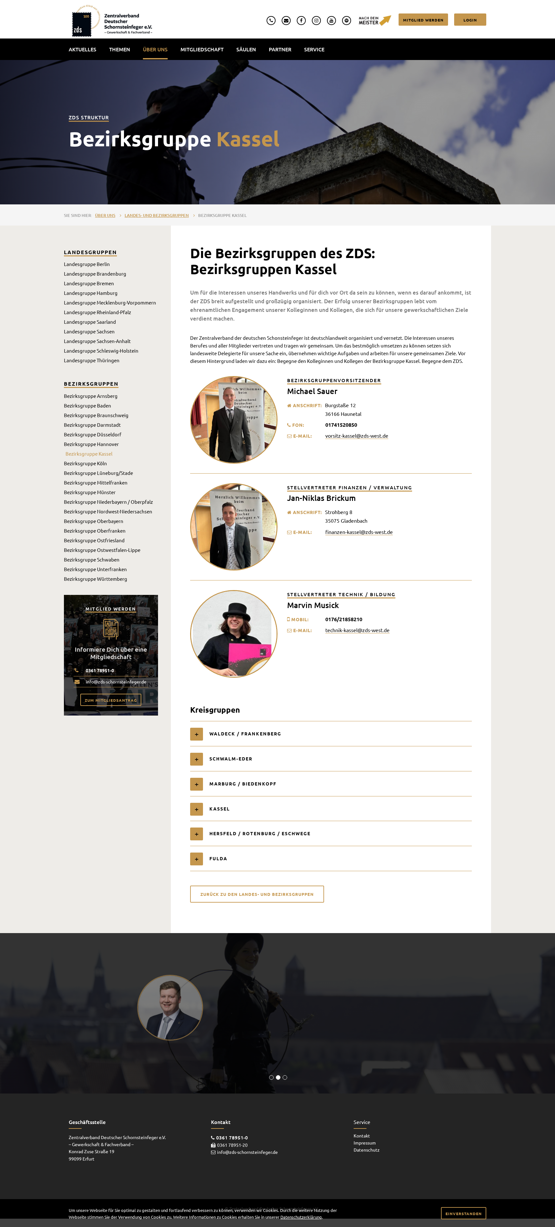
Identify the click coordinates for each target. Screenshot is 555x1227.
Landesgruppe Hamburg (91, 293)
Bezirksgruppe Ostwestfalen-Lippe (102, 550)
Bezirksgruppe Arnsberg (91, 396)
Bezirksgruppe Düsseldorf (92, 434)
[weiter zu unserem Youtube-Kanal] (331, 19)
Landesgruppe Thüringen (91, 360)
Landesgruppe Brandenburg (95, 273)
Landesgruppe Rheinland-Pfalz (97, 312)
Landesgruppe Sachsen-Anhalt (97, 341)
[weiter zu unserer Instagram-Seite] (316, 19)
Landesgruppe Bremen (89, 283)
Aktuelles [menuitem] (82, 49)
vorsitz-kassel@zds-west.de (356, 435)
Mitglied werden (423, 19)
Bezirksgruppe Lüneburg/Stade (98, 473)
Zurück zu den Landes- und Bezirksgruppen (257, 894)
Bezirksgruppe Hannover (91, 444)
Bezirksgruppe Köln (85, 463)
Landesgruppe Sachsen (89, 331)
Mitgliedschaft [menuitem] (202, 49)
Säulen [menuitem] (246, 49)
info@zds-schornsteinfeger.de (116, 681)
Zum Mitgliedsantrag (111, 700)
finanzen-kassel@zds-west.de (359, 531)
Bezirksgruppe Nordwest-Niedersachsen (108, 511)
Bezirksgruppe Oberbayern (93, 521)
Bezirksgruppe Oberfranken (95, 531)
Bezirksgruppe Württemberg (95, 579)
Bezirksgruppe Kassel (222, 215)
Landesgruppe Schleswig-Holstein (101, 351)
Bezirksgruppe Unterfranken (95, 569)
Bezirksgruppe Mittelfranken (96, 482)
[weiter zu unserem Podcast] (346, 19)
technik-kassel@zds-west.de (357, 630)
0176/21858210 (343, 619)
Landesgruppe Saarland (90, 322)
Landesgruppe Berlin (87, 264)
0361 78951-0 (100, 670)
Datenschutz (367, 1150)
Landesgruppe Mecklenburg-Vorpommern (110, 302)
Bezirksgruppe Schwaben (91, 559)
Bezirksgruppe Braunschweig (96, 415)
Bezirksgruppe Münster (90, 492)
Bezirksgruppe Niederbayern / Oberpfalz (108, 502)
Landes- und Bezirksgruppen (157, 215)
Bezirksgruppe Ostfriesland (94, 540)
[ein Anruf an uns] (271, 19)
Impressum (365, 1142)
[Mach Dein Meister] (374, 19)
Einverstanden (463, 1213)
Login (470, 19)
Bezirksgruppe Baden (87, 405)
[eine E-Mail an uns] (286, 19)
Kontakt (362, 1135)
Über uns (105, 215)
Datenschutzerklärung (301, 1217)
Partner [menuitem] (280, 49)
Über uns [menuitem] (155, 49)
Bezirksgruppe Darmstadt (92, 425)
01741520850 (341, 424)
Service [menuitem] (314, 49)
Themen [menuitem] (119, 49)
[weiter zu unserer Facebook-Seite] (301, 19)
